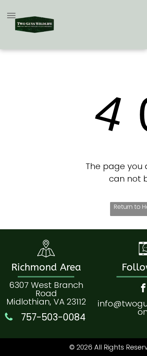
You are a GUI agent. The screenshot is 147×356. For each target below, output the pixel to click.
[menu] (11, 15)
